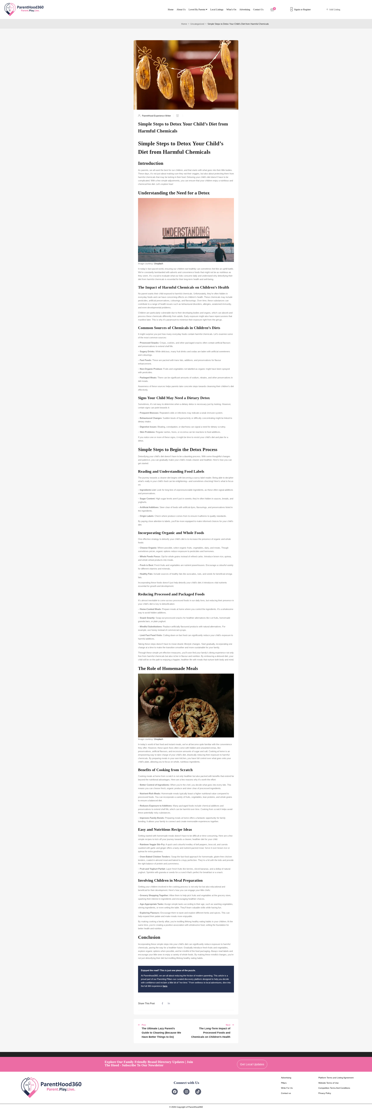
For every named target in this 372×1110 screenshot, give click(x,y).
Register (307, 9)
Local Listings (216, 9)
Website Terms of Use (328, 1083)
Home (171, 9)
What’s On (231, 9)
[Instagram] (186, 1091)
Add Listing (334, 9)
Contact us (258, 9)
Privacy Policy (324, 1093)
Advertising (244, 9)
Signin (297, 9)
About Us (181, 9)
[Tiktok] (198, 1091)
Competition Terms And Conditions (334, 1088)
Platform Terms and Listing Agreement (336, 1077)
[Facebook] (175, 1091)
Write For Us (287, 1088)
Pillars (284, 1083)
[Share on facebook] (162, 1003)
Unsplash (158, 263)
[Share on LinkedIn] (169, 1003)
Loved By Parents (197, 9)
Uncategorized (197, 24)
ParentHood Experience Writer (156, 115)
